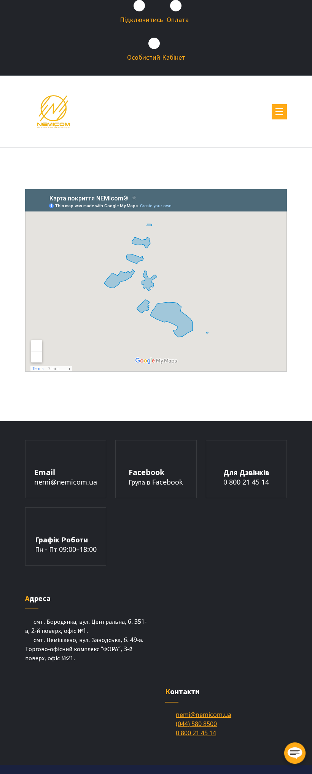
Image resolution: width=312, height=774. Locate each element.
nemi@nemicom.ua (65, 481)
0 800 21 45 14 (246, 481)
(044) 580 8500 (196, 724)
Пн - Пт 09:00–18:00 (66, 549)
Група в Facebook (156, 481)
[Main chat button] (294, 753)
